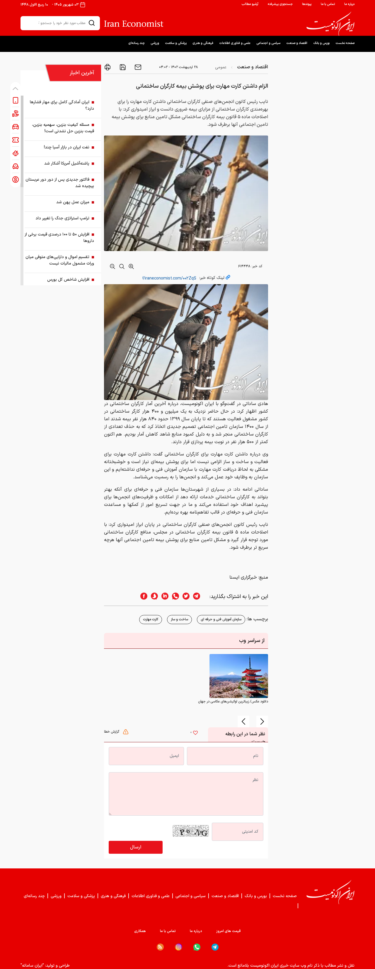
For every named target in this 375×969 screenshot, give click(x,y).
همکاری (140, 931)
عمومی (220, 67)
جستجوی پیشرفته (280, 4)
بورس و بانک (321, 43)
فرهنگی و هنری (202, 43)
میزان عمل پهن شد (72, 202)
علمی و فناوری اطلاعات (234, 43)
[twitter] (184, 596)
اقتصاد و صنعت (296, 43)
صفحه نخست (344, 43)
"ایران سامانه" (32, 966)
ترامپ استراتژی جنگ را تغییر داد (62, 218)
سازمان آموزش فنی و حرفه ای (221, 619)
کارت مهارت (150, 619)
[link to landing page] (330, 24)
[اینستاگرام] (178, 947)
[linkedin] (163, 596)
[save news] (122, 67)
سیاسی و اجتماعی (268, 43)
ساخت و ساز (179, 619)
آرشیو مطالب (249, 4)
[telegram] (199, 596)
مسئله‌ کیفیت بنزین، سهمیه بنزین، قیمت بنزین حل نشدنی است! (63, 128)
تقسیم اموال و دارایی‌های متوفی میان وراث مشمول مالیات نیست (59, 260)
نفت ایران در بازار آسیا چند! (66, 147)
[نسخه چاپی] (107, 67)
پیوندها (306, 4)
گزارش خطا (112, 731)
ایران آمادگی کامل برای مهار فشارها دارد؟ (62, 105)
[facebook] (142, 596)
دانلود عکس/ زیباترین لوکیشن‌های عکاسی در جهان (233, 701)
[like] (195, 733)
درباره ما (349, 4)
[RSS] (160, 947)
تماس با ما (328, 4)
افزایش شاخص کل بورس (68, 280)
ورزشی (155, 43)
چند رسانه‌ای (136, 43)
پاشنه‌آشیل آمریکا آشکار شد (66, 163)
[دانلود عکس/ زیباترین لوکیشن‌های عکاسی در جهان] (238, 676)
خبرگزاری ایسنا (243, 577)
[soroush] (152, 596)
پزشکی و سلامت (176, 43)
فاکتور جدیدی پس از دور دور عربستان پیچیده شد (59, 183)
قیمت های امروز (228, 931)
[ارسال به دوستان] (137, 67)
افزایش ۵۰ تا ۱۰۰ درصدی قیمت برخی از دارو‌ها (59, 237)
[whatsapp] (173, 596)
